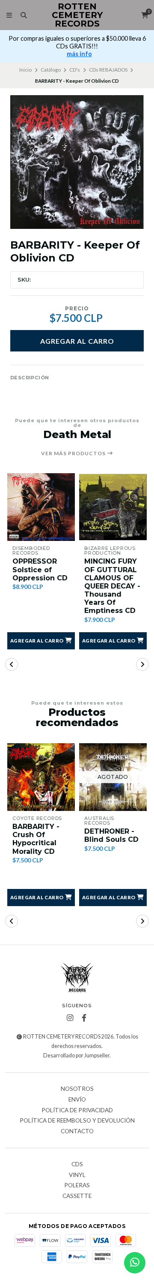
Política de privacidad (77, 1111)
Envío (77, 1100)
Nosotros (77, 1089)
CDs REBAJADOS (108, 69)
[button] (41, 640)
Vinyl (77, 1175)
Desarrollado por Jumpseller (76, 1055)
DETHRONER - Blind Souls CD (111, 835)
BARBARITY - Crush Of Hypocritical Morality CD (35, 839)
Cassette (77, 1196)
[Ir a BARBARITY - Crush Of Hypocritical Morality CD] (41, 777)
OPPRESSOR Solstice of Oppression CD (40, 569)
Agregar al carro (77, 341)
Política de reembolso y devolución (77, 1121)
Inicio (25, 69)
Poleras (77, 1186)
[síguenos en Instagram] (70, 1018)
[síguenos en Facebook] (84, 1018)
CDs (77, 1165)
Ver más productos (74, 453)
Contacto (77, 1132)
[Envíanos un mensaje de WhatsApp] (134, 1262)
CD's (74, 69)
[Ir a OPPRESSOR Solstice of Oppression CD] (41, 507)
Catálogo (51, 69)
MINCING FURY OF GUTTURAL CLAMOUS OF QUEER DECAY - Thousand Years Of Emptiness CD (112, 586)
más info (79, 53)
